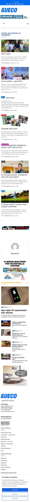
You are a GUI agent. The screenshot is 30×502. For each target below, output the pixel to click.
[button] (27, 23)
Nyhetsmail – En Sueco (7, 441)
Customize (15, 494)
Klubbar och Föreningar (7, 443)
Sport (3, 191)
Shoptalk (4, 115)
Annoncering (4, 460)
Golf (3, 40)
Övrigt (3, 67)
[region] (15, 488)
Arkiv (2, 450)
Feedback (3, 469)
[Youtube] (17, 2)
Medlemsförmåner (5, 439)
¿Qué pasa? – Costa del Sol (8, 434)
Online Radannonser (6, 432)
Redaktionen (4, 465)
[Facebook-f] (13, 2)
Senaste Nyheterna (6, 448)
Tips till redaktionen (6, 467)
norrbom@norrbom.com (7, 411)
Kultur (3, 161)
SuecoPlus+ (4, 437)
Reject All (15, 498)
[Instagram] (15, 2)
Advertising (3, 458)
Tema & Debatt (5, 144)
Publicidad (3, 462)
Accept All (15, 490)
